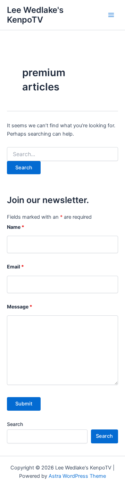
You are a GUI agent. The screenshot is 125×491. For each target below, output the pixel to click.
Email (15, 266)
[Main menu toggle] (111, 15)
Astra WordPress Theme (77, 476)
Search (15, 424)
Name (15, 227)
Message (19, 306)
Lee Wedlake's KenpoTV (35, 15)
